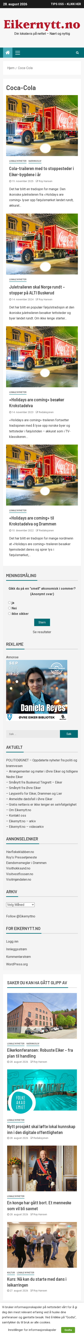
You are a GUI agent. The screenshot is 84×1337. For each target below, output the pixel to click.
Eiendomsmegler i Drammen (26, 863)
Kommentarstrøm (18, 957)
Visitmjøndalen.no (18, 879)
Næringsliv (35, 161)
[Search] (77, 52)
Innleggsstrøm (16, 949)
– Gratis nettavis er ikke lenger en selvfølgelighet (41, 804)
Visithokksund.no (18, 868)
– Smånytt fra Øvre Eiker (23, 788)
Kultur (11, 1273)
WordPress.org (17, 964)
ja (13, 603)
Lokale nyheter (18, 161)
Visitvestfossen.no (19, 874)
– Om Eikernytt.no (18, 810)
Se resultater (42, 632)
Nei (14, 608)
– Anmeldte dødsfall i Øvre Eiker (29, 799)
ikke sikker (20, 614)
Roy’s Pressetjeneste (21, 857)
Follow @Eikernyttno (20, 916)
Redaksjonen (46, 412)
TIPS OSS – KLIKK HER (66, 4)
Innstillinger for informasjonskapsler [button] (32, 1330)
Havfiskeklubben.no (20, 852)
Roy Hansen (45, 181)
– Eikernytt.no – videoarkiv (25, 827)
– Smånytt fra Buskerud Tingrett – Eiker (34, 782)
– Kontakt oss (16, 815)
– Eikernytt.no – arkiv (21, 821)
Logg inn (12, 941)
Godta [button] (68, 1330)
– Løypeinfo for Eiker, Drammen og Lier (34, 793)
